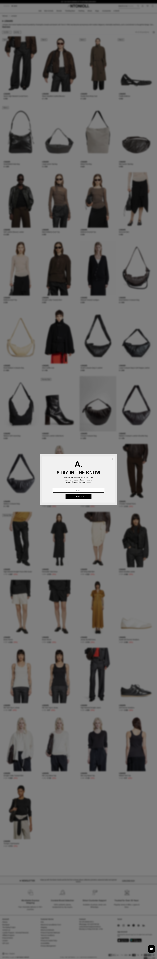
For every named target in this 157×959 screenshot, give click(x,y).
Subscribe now (78, 496)
